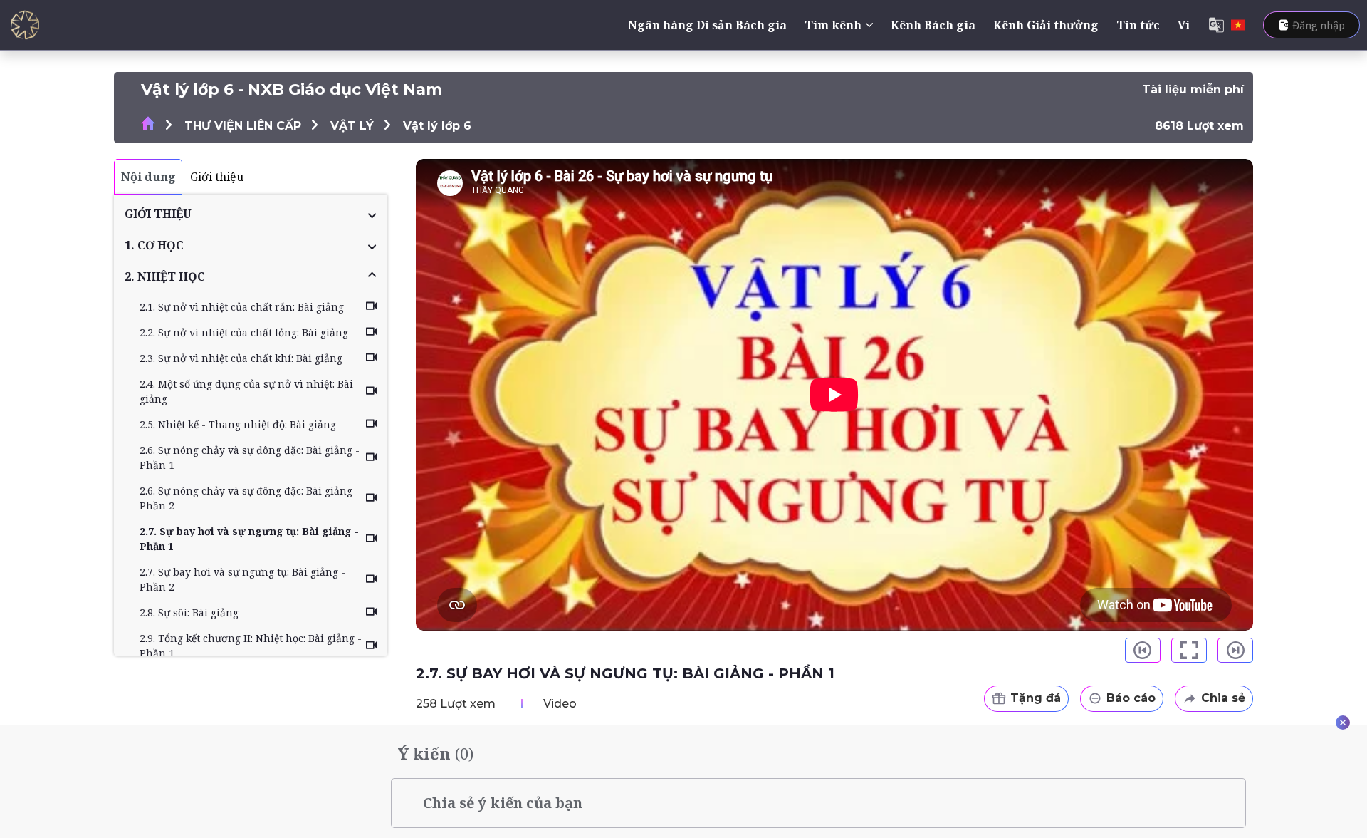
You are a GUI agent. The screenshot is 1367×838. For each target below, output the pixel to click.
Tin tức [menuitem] (1138, 25)
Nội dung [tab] (148, 177)
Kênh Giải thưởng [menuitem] (1046, 25)
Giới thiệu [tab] (216, 177)
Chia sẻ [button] (1223, 698)
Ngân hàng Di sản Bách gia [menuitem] (707, 25)
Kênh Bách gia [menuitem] (933, 25)
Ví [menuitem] (1184, 25)
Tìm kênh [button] (833, 25)
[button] (251, 213)
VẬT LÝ (352, 126)
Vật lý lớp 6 (437, 126)
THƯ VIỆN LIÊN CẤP (242, 126)
